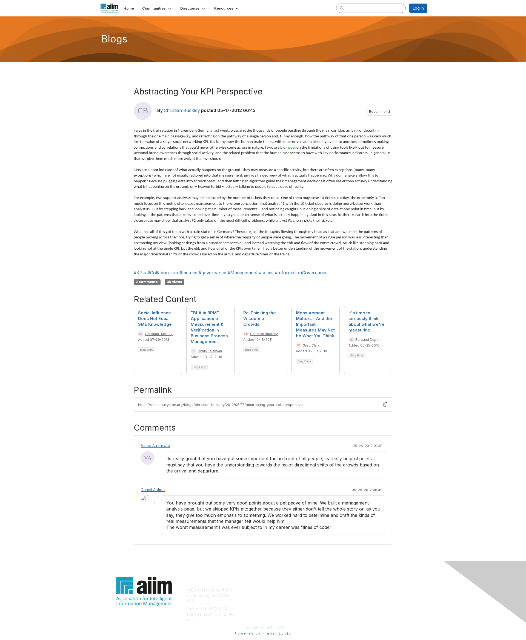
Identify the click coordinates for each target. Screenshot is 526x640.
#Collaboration (162, 272)
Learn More (275, 600)
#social (266, 272)
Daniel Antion (153, 489)
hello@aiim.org (210, 619)
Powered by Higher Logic (263, 633)
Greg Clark (311, 345)
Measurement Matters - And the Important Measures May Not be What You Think (315, 324)
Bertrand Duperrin (369, 340)
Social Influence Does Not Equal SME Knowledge (155, 318)
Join (269, 590)
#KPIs (140, 272)
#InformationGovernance (301, 272)
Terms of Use (356, 595)
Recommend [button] (379, 111)
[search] (342, 8)
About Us (352, 590)
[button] (157, 8)
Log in (418, 8)
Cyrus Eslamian (210, 351)
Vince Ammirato (155, 445)
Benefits (272, 595)
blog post (288, 148)
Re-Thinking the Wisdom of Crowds (259, 318)
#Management (243, 272)
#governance (212, 272)
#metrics (188, 272)
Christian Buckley (182, 110)
